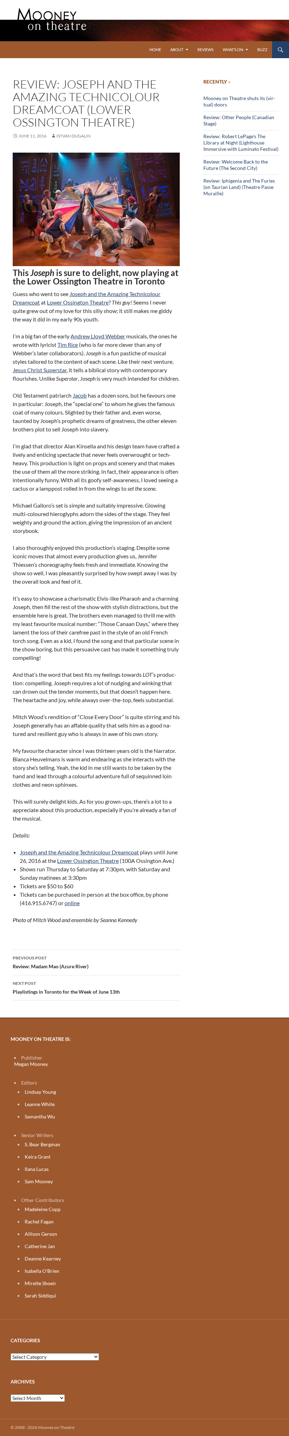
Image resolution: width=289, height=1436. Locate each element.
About (176, 49)
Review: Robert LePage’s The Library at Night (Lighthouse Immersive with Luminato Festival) (240, 142)
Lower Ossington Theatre (78, 302)
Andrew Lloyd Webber (97, 336)
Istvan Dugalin (73, 136)
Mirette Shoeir (40, 1283)
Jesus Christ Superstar (40, 370)
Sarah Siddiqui (40, 1296)
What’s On (233, 49)
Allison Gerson (41, 1234)
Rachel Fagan (39, 1222)
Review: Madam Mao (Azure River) (50, 962)
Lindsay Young (40, 1092)
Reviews (205, 49)
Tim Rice (67, 344)
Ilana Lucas (37, 1169)
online (72, 903)
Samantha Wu (40, 1116)
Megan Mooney (31, 1064)
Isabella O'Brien (42, 1271)
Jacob (80, 395)
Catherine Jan (40, 1246)
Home (155, 49)
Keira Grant (37, 1157)
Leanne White (40, 1104)
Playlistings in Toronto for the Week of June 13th (66, 988)
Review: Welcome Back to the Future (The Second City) (235, 165)
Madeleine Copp (43, 1209)
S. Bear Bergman (42, 1144)
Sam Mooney (39, 1181)
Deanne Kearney (43, 1259)
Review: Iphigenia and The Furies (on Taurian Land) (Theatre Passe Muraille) (239, 187)
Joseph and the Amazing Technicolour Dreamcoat (79, 852)
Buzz (262, 49)
